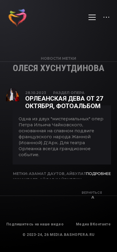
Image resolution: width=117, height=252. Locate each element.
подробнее (98, 173)
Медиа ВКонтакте (93, 224)
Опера (77, 92)
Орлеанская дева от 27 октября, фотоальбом (64, 102)
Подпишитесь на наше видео (35, 224)
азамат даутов (46, 173)
